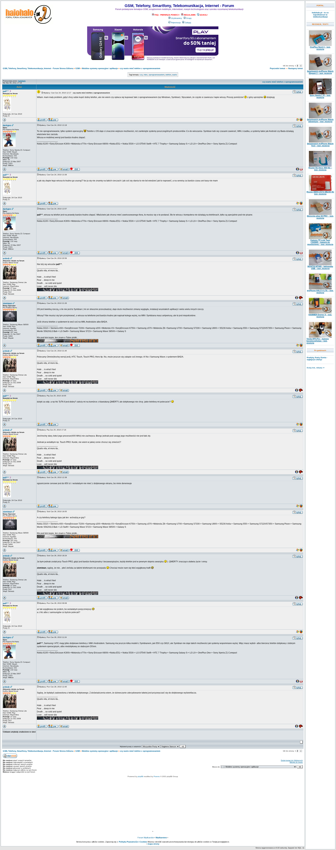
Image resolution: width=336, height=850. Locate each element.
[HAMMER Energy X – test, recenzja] (320, 313)
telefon (168, 75)
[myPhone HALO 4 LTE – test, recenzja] (320, 289)
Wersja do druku (296, 762)
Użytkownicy (176, 18)
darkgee (7, 125)
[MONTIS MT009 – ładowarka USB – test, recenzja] (320, 265)
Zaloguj (188, 23)
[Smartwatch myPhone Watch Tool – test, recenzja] (320, 142)
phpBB (140, 776)
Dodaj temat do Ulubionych (292, 760)
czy (141, 75)
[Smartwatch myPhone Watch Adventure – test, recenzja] (320, 118)
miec (146, 75)
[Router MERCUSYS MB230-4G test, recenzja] (320, 190)
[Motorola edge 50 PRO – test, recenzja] (320, 214)
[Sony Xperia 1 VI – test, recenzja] (320, 94)
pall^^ (6, 91)
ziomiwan (7, 303)
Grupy (189, 18)
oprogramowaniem (156, 75)
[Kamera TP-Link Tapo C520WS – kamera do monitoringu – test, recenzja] (320, 238)
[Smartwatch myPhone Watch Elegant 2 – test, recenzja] (320, 69)
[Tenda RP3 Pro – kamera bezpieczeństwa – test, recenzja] (320, 337)
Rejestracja (176, 23)
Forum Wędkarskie (146, 838)
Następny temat (295, 68)
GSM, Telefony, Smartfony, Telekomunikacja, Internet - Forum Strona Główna (38, 68)
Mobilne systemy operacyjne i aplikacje (100, 68)
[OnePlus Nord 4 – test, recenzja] (320, 45)
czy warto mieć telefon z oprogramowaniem (140, 68)
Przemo (157, 776)
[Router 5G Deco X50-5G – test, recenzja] (320, 166)
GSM (77, 68)
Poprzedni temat (277, 68)
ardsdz (6, 258)
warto (174, 75)
